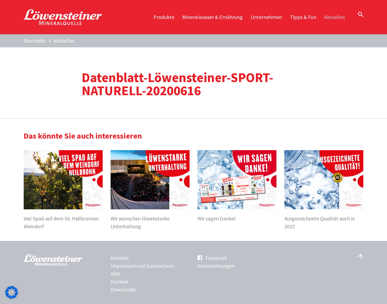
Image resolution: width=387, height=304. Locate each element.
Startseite (35, 40)
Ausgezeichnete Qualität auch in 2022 (319, 222)
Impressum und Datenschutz (142, 265)
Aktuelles (334, 17)
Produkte (163, 17)
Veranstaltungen (216, 265)
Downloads (123, 289)
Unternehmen (266, 17)
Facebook (216, 258)
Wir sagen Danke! (216, 218)
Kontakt (120, 258)
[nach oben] (360, 256)
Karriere (119, 281)
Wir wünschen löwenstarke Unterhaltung (140, 222)
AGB (115, 273)
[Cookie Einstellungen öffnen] (11, 296)
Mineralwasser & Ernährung (212, 17)
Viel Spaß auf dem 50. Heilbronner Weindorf (61, 222)
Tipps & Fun (303, 17)
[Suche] (360, 14)
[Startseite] (63, 17)
